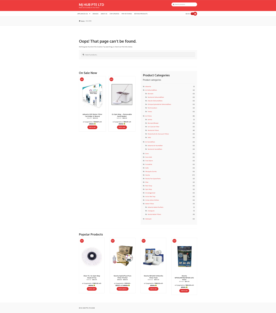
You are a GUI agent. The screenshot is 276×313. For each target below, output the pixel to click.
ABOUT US (104, 14)
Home (83, 21)
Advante (148, 86)
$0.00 (189, 14)
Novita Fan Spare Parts (153, 178)
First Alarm (149, 161)
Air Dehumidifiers (151, 90)
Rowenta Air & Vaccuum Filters (158, 134)
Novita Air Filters (153, 130)
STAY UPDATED (114, 14)
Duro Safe (148, 157)
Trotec (150, 111)
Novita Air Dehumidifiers (156, 97)
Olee (146, 182)
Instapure (151, 211)
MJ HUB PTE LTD (91, 4)
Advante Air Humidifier (155, 145)
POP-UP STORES (127, 14)
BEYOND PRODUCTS (140, 14)
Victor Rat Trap (150, 196)
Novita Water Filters (154, 214)
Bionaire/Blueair (153, 123)
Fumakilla (148, 164)
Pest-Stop (148, 186)
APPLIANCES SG (82, 14)
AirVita (150, 119)
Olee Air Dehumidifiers (155, 101)
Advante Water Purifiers (155, 207)
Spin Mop (148, 189)
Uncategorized (150, 193)
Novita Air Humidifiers (155, 149)
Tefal (149, 137)
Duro (147, 153)
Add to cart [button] (92, 127)
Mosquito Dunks (151, 171)
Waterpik (148, 219)
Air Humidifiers (150, 142)
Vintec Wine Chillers (152, 200)
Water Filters (149, 203)
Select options (122, 289)
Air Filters (148, 116)
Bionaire (150, 93)
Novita (147, 175)
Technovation (152, 108)
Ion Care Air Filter (153, 127)
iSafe (147, 168)
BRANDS (95, 14)
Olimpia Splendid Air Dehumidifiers (159, 104)
